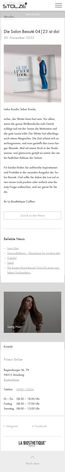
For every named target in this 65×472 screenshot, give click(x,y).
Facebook (40, 426)
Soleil (10, 263)
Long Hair (13, 248)
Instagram (12, 426)
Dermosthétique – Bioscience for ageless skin (33, 253)
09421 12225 (25, 389)
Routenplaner (11, 379)
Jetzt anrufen (32, 14)
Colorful (11, 258)
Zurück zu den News (32, 215)
